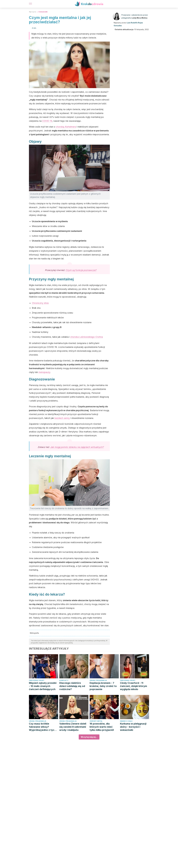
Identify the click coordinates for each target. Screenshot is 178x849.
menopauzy (44, 372)
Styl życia (32, 12)
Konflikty (63, 680)
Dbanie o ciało (126, 721)
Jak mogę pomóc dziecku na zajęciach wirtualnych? (77, 447)
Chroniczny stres (40, 303)
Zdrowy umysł (96, 721)
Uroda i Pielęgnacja (98, 680)
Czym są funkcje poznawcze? (81, 270)
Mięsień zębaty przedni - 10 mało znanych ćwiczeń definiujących (42, 686)
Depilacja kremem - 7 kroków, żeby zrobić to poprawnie (103, 686)
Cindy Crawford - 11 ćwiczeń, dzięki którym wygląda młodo (133, 686)
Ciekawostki (43, 12)
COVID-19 (47, 121)
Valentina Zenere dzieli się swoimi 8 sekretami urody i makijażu (72, 726)
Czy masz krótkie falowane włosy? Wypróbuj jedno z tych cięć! (42, 727)
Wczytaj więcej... (89, 737)
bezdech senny (62, 418)
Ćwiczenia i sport (36, 680)
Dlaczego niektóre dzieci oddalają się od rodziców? (72, 686)
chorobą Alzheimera (66, 126)
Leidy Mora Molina (139, 18)
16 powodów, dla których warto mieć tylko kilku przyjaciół (102, 726)
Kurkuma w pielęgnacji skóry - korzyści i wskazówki (133, 726)
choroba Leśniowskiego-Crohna (86, 337)
